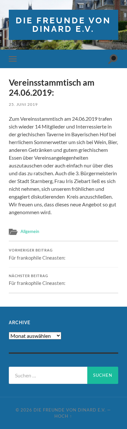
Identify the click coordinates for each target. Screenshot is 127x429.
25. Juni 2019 (23, 104)
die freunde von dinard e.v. (63, 24)
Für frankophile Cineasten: (37, 254)
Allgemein (30, 231)
